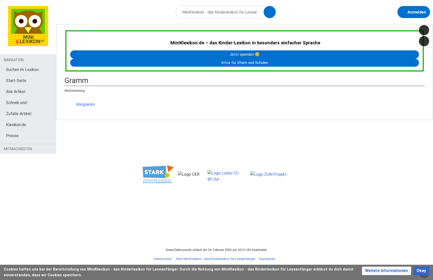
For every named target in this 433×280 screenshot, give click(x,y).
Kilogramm (85, 104)
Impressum (267, 259)
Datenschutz (163, 259)
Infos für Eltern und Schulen (244, 62)
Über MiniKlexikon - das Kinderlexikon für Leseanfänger (215, 259)
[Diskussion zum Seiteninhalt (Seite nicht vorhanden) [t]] (424, 30)
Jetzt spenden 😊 (245, 54)
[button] (386, 270)
